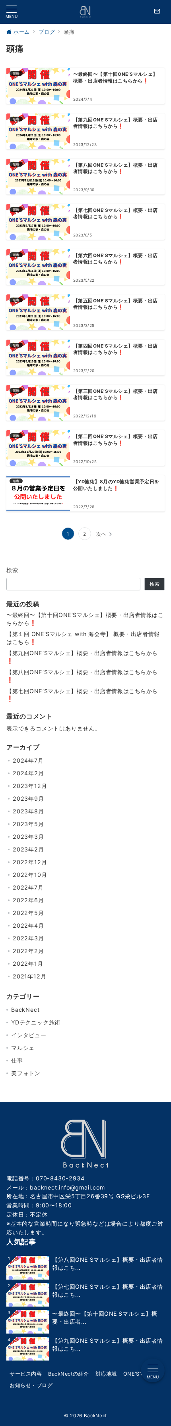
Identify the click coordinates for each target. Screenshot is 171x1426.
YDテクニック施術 (35, 1022)
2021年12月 (29, 976)
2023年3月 (28, 836)
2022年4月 (28, 925)
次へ (101, 534)
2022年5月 (28, 912)
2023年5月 (28, 824)
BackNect (25, 1009)
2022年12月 (30, 862)
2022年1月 (28, 963)
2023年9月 (28, 798)
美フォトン (26, 1073)
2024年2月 (28, 773)
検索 (12, 570)
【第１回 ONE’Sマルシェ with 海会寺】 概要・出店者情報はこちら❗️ (83, 637)
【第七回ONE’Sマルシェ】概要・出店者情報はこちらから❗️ (82, 695)
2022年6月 (28, 900)
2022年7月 (28, 887)
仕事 (17, 1060)
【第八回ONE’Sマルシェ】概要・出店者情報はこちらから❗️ (82, 676)
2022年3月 (28, 938)
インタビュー (29, 1035)
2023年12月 (30, 785)
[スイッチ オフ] (157, 12)
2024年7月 (28, 760)
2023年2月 (28, 849)
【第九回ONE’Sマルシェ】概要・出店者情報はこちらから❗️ (82, 657)
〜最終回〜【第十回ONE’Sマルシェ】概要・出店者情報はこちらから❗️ (85, 618)
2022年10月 (30, 874)
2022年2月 (28, 950)
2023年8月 (28, 811)
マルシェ (23, 1047)
